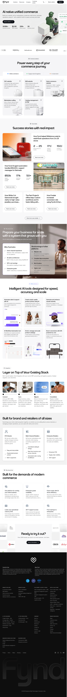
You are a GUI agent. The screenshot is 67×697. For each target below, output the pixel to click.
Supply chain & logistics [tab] (34, 73)
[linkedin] (55, 652)
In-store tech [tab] (55, 73)
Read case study (39, 157)
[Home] (6, 2)
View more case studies (32, 218)
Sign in (60, 2)
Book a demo (51, 2)
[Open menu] (44, 2)
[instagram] (58, 652)
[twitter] (61, 652)
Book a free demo (32, 542)
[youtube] (63, 652)
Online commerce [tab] (14, 73)
